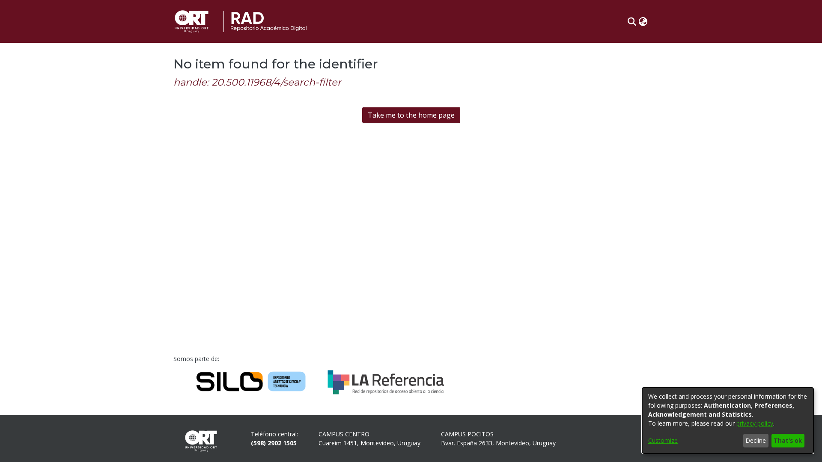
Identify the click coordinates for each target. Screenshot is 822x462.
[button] (631, 21)
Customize (663, 440)
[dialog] (727, 420)
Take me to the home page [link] (411, 115)
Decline (755, 440)
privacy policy (754, 423)
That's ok (788, 440)
